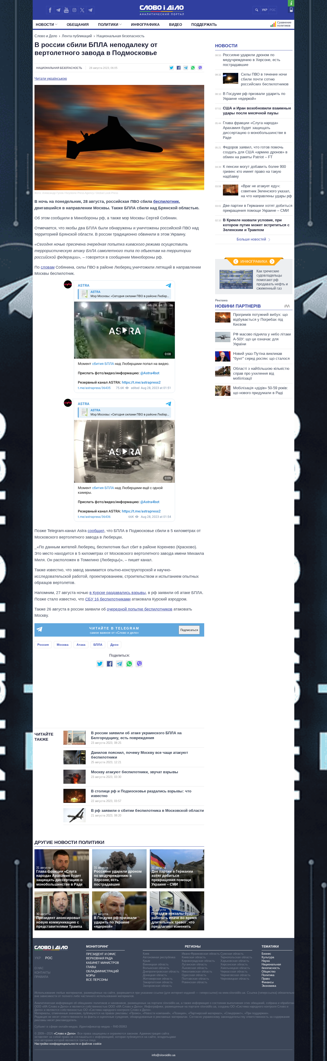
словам (47, 267)
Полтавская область (195, 978)
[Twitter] (82, 10)
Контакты (42, 972)
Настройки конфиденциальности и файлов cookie (67, 1043)
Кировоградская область (198, 960)
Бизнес (266, 953)
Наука (266, 960)
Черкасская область (234, 971)
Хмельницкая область (235, 968)
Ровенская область (194, 982)
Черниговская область (235, 975)
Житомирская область (158, 978)
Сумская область (232, 953)
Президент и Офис (101, 954)
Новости (45, 25)
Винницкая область (156, 964)
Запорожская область (157, 985)
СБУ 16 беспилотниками (108, 599)
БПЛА (97, 644)
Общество (268, 971)
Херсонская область (234, 964)
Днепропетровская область (161, 971)
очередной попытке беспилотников (139, 609)
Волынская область (156, 968)
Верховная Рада (99, 958)
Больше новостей (251, 239)
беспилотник (166, 201)
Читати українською (50, 78)
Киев (146, 953)
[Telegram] (58, 10)
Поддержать (204, 25)
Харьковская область (234, 960)
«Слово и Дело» (65, 1033)
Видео (175, 25)
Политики (108, 25)
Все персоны (97, 979)
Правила (41, 977)
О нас (39, 968)
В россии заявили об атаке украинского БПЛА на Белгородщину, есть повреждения (136, 737)
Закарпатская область (158, 982)
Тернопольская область (236, 957)
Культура (268, 957)
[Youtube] (66, 10)
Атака (81, 644)
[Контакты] (291, 9)
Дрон (114, 644)
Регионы (193, 946)
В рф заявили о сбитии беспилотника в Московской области (147, 812)
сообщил (96, 530)
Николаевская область (197, 971)
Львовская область (195, 968)
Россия (43, 644)
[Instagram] (74, 10)
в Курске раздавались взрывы (117, 592)
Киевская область (194, 957)
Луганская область (194, 964)
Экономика (269, 985)
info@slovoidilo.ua (163, 1055)
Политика (268, 975)
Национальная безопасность (120, 36)
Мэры (90, 975)
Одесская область (194, 975)
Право (266, 978)
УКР (264, 10)
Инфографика (145, 25)
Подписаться (189, 630)
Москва (63, 644)
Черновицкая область (234, 978)
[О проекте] (291, 3)
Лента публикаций (77, 36)
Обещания (78, 25)
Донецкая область (155, 975)
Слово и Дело (45, 36)
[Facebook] (50, 10)
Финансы (268, 982)
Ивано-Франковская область (201, 953)
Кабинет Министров (102, 962)
